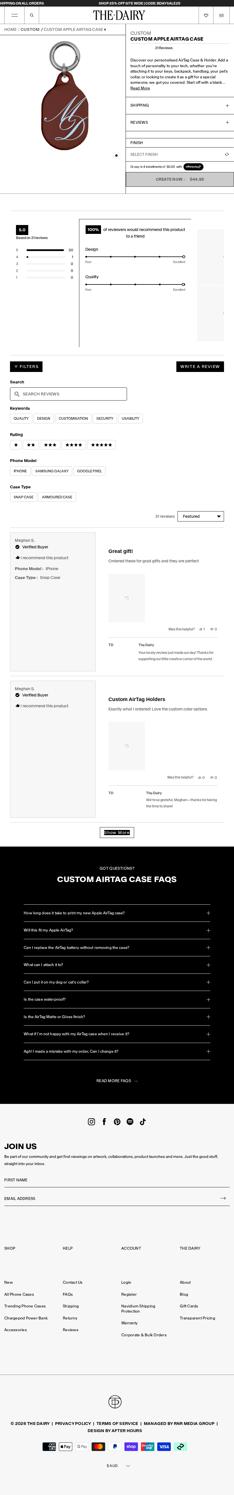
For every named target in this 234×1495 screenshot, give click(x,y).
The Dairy (190, 1248)
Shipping (71, 1306)
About (185, 1282)
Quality (21, 418)
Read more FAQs (113, 1080)
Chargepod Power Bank (26, 1318)
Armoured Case (57, 497)
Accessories (15, 1329)
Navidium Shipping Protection (138, 1309)
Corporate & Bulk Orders (144, 1335)
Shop (9, 1248)
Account (131, 1248)
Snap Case (23, 497)
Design (43, 418)
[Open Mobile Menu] (14, 15)
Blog (184, 1294)
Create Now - (180, 179)
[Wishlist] (206, 15)
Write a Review (202, 368)
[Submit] (223, 1199)
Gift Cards (189, 1306)
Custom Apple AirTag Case (73, 29)
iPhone (20, 471)
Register (129, 1294)
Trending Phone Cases (25, 1306)
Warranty (129, 1323)
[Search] (32, 15)
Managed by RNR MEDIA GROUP (179, 1423)
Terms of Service (117, 1423)
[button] (44, 250)
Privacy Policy (73, 1423)
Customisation (73, 418)
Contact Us (73, 1282)
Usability (130, 418)
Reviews (70, 1329)
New (8, 1282)
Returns (70, 1318)
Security (104, 418)
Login (126, 1282)
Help (67, 1248)
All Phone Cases (19, 1294)
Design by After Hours (115, 1430)
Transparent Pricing (197, 1318)
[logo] (119, 15)
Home (10, 29)
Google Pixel (89, 471)
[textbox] (68, 394)
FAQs (68, 1294)
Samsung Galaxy (51, 471)
